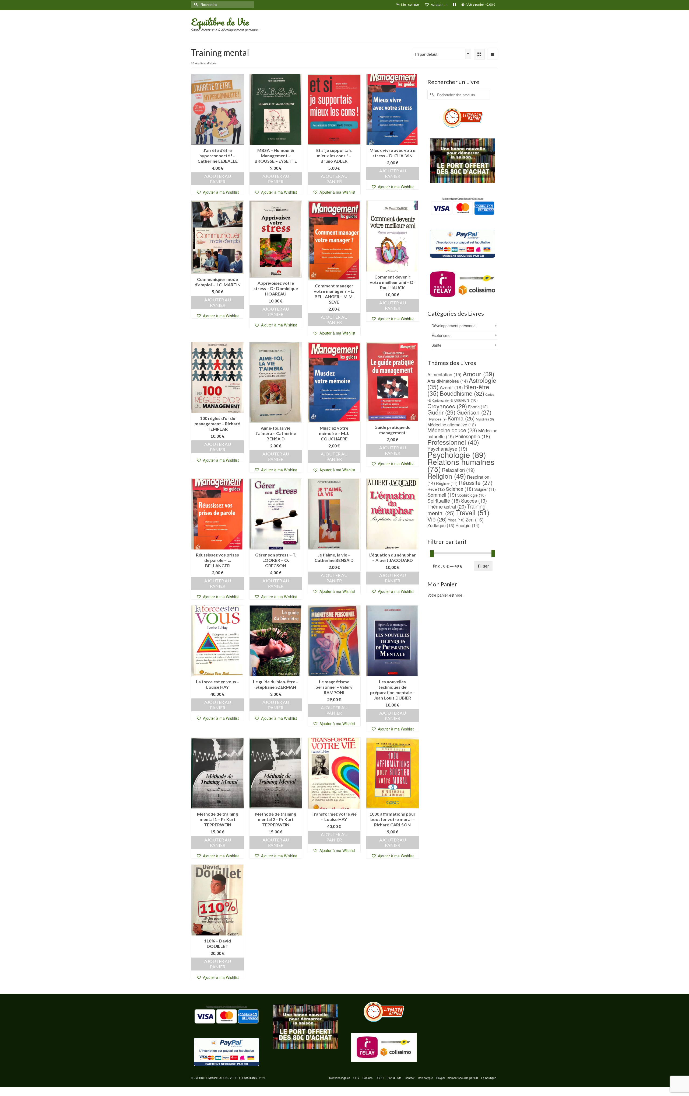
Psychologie (456, 454)
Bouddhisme (462, 393)
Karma (461, 418)
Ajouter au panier (217, 178)
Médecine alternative (451, 424)
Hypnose (437, 419)
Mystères (485, 419)
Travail (472, 512)
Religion (446, 476)
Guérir (441, 412)
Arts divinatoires (447, 381)
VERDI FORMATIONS (243, 1078)
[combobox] (441, 54)
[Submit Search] (195, 4)
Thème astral (446, 506)
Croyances (447, 406)
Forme (478, 406)
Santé (436, 345)
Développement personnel (453, 325)
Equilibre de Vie (220, 21)
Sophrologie (471, 495)
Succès (474, 500)
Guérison (473, 412)
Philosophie (472, 436)
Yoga (456, 520)
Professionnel (453, 442)
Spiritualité (443, 500)
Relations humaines (460, 465)
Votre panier (480, 4)
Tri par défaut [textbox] (425, 54)
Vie (437, 519)
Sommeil (441, 494)
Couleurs (466, 400)
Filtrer (483, 566)
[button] (217, 192)
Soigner (485, 489)
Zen (475, 519)
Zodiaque (440, 525)
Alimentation (444, 374)
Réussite (476, 482)
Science (459, 488)
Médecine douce (452, 430)
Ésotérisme (441, 335)
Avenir (451, 387)
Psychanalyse (447, 448)
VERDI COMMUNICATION (211, 1078)
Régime (447, 483)
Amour (478, 373)
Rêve (436, 489)
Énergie (467, 525)
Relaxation (458, 469)
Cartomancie (442, 400)
